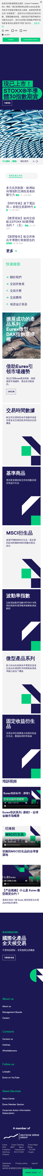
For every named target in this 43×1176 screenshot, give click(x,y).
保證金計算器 (18, 304)
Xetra (21, 1147)
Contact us (7, 1039)
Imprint (35, 1163)
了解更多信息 (9, 958)
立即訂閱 (11, 392)
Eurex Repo (33, 1145)
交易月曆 (16, 290)
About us (6, 1006)
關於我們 (24, 161)
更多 (10, 251)
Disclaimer (7, 1163)
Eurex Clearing (17, 1145)
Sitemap (5, 1166)
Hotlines (6, 1045)
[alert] (21, 22)
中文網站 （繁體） (10, 161)
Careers (6, 1018)
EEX (4, 1147)
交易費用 (16, 297)
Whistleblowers (9, 1050)
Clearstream (20, 1149)
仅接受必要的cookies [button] (30, 39)
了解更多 (7, 103)
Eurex (5, 1145)
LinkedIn (6, 1071)
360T (12, 1147)
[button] (2, 30)
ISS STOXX (19, 1152)
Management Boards (12, 1012)
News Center (8, 1098)
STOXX (32, 1149)
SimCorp (6, 1152)
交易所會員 (17, 284)
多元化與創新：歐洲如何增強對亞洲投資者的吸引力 (20, 191)
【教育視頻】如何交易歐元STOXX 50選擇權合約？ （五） (20, 222)
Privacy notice (21, 1163)
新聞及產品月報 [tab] (15, 175)
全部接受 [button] (11, 39)
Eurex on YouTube (10, 1077)
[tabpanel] (21, 219)
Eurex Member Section (13, 1104)
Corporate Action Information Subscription (16, 1111)
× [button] (41, 2)
